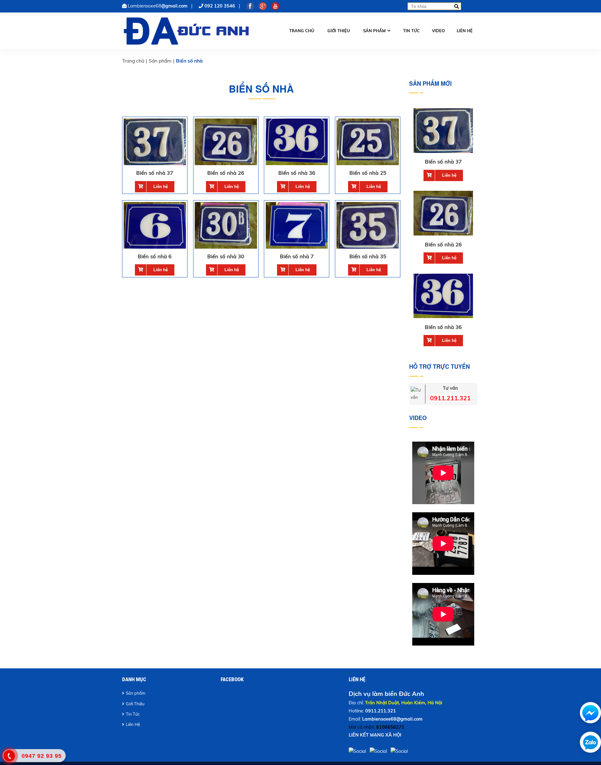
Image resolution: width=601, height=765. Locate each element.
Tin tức (411, 30)
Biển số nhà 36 (296, 173)
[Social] (358, 751)
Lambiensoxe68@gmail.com (392, 719)
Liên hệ (465, 30)
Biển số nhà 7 (297, 256)
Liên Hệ (133, 724)
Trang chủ (301, 30)
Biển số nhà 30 (225, 256)
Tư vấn (450, 388)
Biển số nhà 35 (367, 256)
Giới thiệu (338, 30)
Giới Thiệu (135, 703)
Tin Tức (133, 714)
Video (438, 30)
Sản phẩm (374, 30)
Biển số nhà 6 (155, 256)
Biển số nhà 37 (154, 173)
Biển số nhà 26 (225, 173)
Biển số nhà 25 (367, 173)
